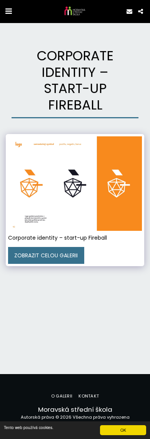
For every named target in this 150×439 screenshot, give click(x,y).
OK (123, 430)
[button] (8, 11)
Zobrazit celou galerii (46, 255)
